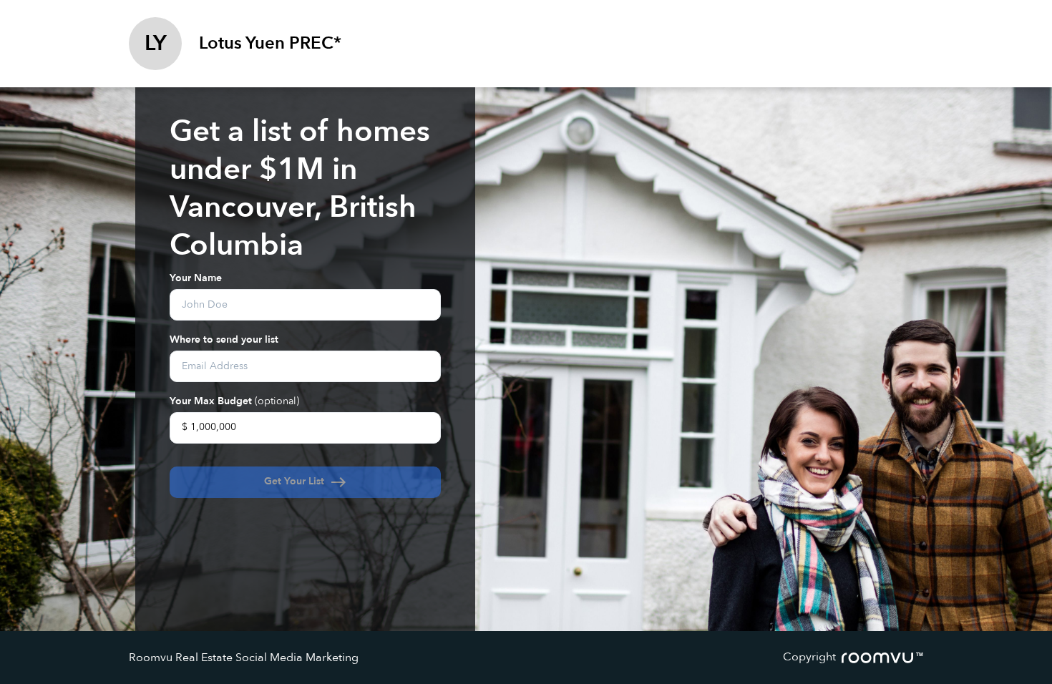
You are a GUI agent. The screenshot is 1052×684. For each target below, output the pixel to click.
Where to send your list (224, 339)
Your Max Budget (234, 400)
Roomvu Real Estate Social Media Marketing (244, 657)
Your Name (196, 277)
